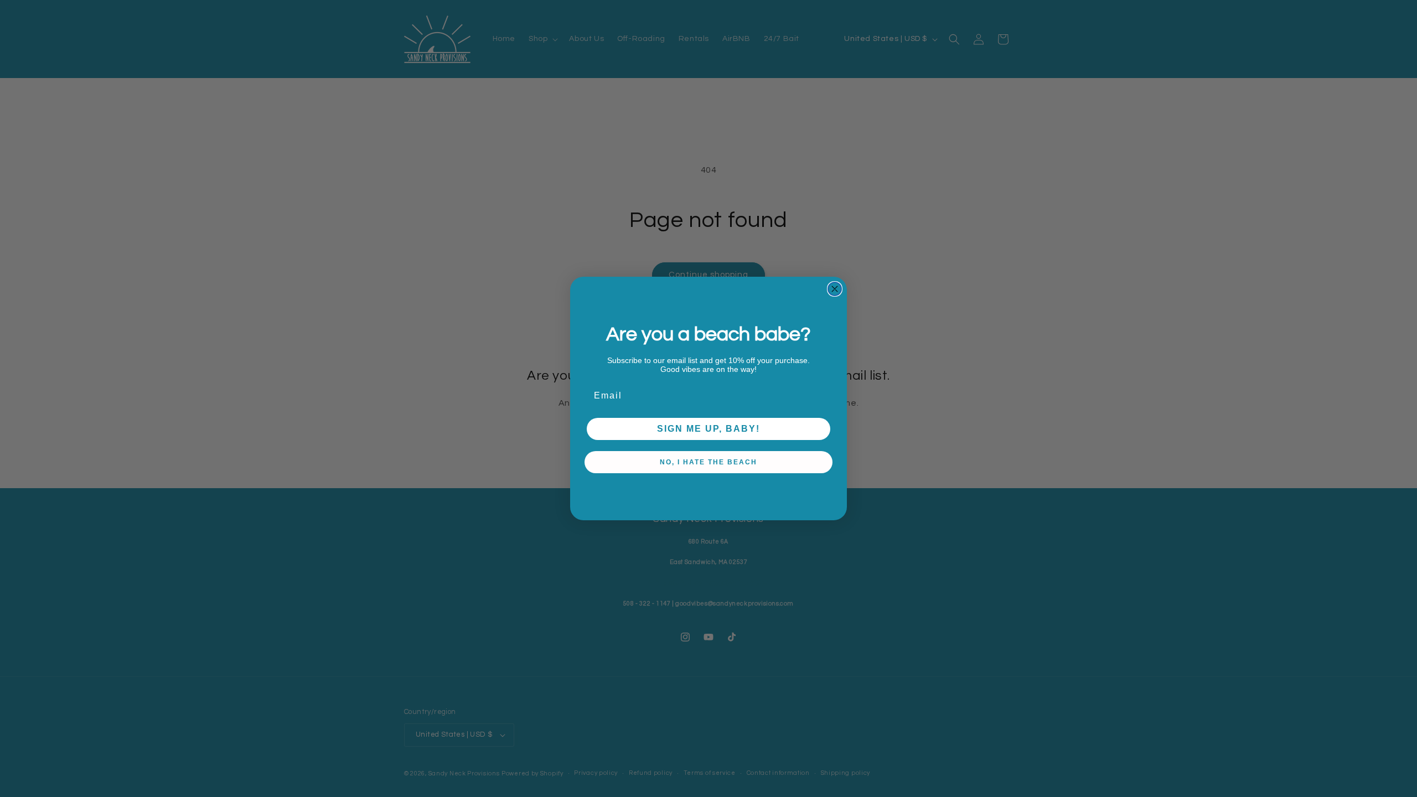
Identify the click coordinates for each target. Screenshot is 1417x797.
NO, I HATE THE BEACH (708, 462)
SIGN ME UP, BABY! (708, 428)
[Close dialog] (834, 289)
